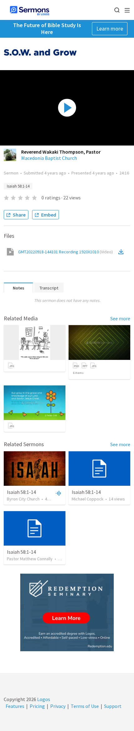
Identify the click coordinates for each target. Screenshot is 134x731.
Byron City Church (23, 499)
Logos (43, 699)
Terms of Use (85, 706)
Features (15, 706)
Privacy (57, 706)
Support (113, 706)
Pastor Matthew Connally (30, 558)
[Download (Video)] (122, 251)
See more (120, 318)
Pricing (37, 706)
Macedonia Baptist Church (49, 158)
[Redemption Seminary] (67, 612)
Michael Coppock (87, 499)
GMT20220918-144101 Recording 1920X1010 (65, 252)
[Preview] (57, 493)
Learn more (109, 28)
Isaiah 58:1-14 (18, 186)
